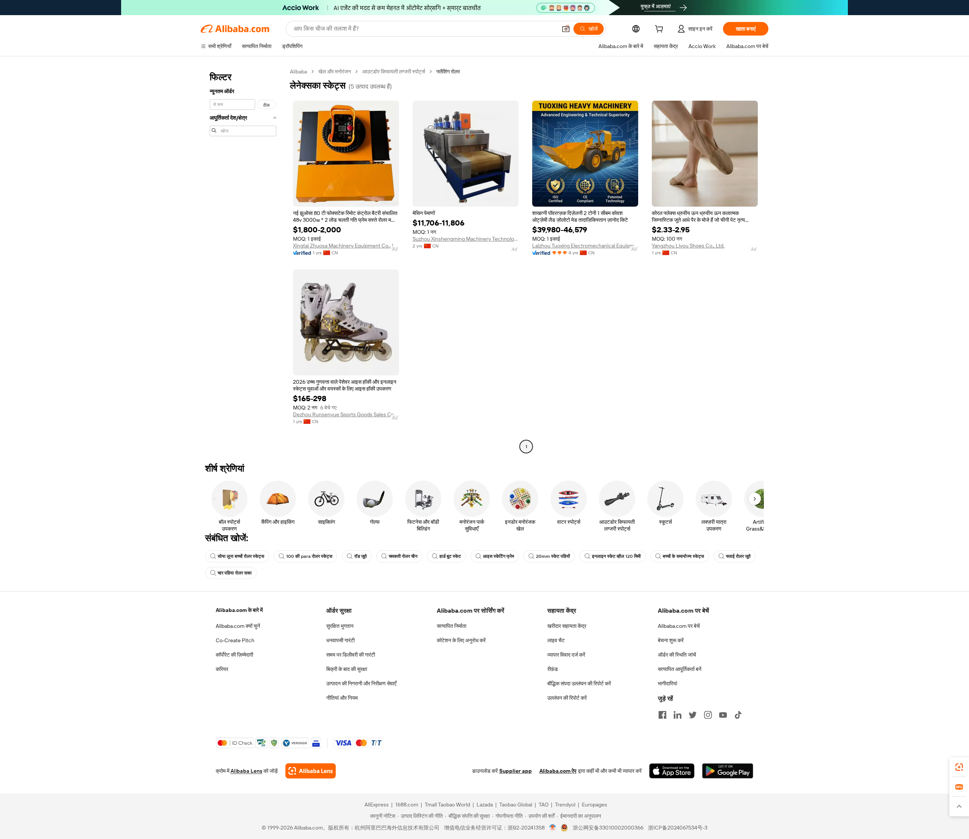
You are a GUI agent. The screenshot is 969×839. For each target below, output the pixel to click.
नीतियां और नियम (342, 698)
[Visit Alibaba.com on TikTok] (738, 714)
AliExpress (377, 805)
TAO (543, 805)
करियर (222, 669)
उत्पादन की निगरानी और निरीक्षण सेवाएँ (361, 683)
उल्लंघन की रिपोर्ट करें (567, 698)
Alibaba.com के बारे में (239, 610)
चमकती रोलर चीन (403, 556)
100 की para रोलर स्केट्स (309, 556)
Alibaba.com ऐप (557, 771)
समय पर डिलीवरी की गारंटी (350, 655)
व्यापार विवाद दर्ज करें (566, 655)
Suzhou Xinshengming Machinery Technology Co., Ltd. (466, 239)
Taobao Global (515, 805)
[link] (959, 767)
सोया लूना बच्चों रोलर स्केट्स (241, 556)
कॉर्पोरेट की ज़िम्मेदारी (234, 655)
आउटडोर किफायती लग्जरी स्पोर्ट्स (393, 71)
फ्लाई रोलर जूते (738, 556)
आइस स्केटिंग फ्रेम (498, 556)
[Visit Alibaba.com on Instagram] (707, 714)
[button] (565, 28)
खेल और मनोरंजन (334, 71)
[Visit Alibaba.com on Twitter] (692, 714)
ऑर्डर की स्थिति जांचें (677, 655)
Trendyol (565, 805)
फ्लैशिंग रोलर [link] (448, 71)
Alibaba (298, 71)
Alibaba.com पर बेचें (679, 626)
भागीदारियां (667, 683)
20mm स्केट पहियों (553, 556)
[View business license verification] (552, 827)
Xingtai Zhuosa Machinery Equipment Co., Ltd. (346, 246)
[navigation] (243, 260)
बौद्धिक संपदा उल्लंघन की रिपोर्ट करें (579, 683)
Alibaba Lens (246, 771)
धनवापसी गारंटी (340, 640)
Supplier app (515, 771)
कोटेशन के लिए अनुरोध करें (461, 640)
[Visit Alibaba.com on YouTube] (723, 714)
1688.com (406, 805)
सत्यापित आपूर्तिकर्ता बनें (679, 669)
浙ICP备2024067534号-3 (677, 828)
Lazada (485, 805)
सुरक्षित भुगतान (340, 626)
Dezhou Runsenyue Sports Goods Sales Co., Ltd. (346, 414)
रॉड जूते (360, 556)
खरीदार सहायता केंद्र (566, 626)
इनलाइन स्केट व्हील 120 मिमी (616, 556)
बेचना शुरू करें (671, 640)
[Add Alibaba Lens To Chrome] (310, 770)
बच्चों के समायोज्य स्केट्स (683, 556)
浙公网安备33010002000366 (608, 828)
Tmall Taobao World (447, 805)
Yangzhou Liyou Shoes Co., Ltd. (688, 246)
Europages (594, 805)
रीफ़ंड (552, 669)
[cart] (660, 30)
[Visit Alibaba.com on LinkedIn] (677, 714)
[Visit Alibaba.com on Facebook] (662, 714)
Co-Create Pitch (235, 640)
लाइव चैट (556, 640)
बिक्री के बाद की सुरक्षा (346, 669)
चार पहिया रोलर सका (235, 573)
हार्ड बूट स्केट (450, 556)
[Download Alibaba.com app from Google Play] (727, 770)
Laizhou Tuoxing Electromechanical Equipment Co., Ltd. (585, 246)
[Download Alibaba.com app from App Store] (672, 770)
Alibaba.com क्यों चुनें (238, 626)
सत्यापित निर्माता (451, 626)
